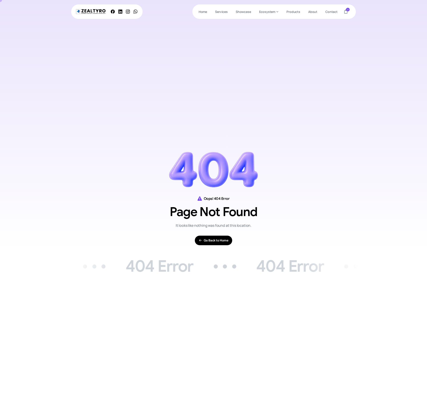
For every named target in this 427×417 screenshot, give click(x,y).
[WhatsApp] (135, 12)
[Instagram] (128, 12)
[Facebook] (113, 12)
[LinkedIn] (120, 12)
